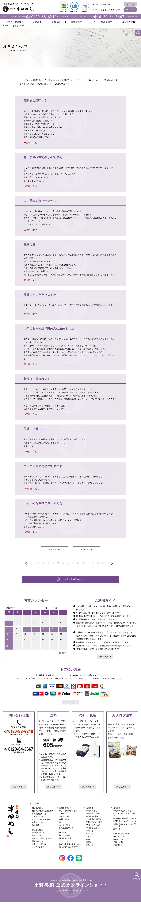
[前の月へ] (45, 608)
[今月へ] (54, 608)
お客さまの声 (37, 822)
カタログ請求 (64, 825)
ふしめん (89, 836)
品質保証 (35, 825)
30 (97, 563)
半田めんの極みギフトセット (125, 818)
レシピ (116, 4)
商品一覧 (89, 845)
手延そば (89, 831)
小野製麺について (39, 814)
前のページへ (54, 549)
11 (78, 563)
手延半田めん (91, 811)
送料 (61, 822)
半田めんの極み (92, 816)
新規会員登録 (64, 835)
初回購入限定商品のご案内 (42, 811)
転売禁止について (66, 828)
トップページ (37, 803)
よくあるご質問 (38, 847)
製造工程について (39, 841)
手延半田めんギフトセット (124, 811)
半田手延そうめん (93, 825)
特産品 (89, 842)
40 (102, 563)
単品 (88, 839)
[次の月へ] (63, 608)
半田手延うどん (92, 828)
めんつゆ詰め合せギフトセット (125, 814)
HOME (96, 4)
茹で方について (38, 833)
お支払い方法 (64, 816)
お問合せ (106, 4)
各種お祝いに (118, 839)
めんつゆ (89, 834)
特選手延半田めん (93, 813)
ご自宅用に (117, 845)
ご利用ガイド (64, 813)
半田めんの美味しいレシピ (42, 838)
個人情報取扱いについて (69, 847)
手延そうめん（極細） (95, 822)
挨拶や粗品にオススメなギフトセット (125, 825)
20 (92, 563)
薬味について (37, 835)
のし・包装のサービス (68, 811)
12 (83, 563)
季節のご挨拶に (119, 836)
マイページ (130, 10)
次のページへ (86, 549)
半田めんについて (39, 816)
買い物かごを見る (66, 838)
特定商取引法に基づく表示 (70, 844)
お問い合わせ (64, 819)
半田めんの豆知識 (39, 844)
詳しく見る (104, 656)
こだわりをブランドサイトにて (106, 10)
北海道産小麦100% (93, 819)
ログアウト (130, 4)
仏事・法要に (118, 842)
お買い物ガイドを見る (41, 819)
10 (73, 563)
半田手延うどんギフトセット (125, 821)
